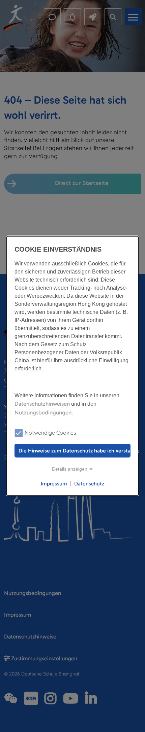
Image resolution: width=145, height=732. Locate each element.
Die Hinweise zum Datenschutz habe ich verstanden (74, 450)
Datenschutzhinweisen (42, 403)
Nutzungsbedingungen (42, 412)
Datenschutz (89, 483)
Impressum (54, 483)
